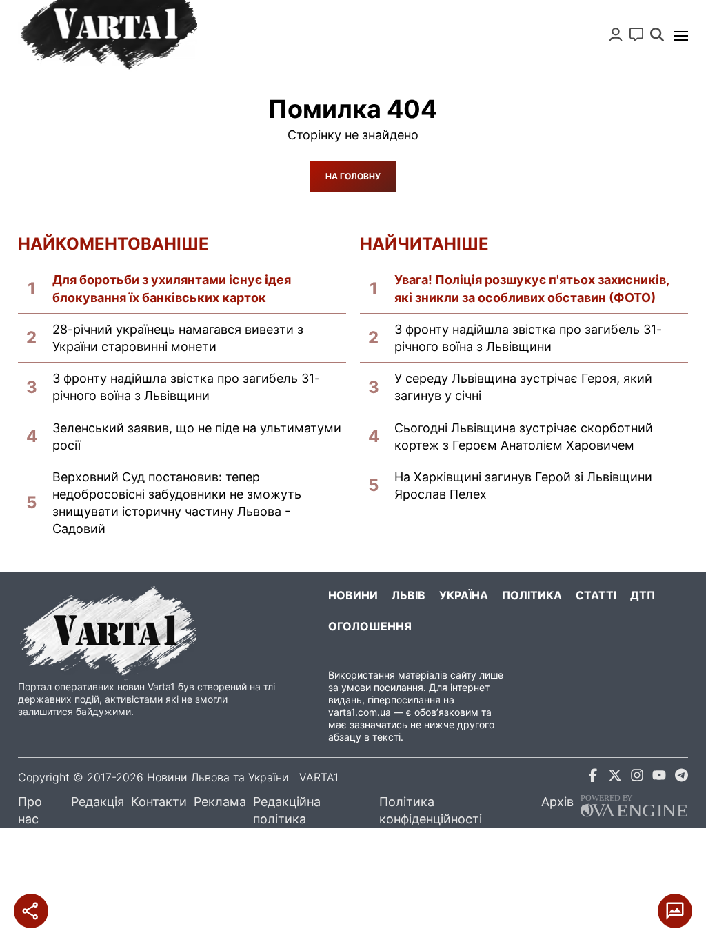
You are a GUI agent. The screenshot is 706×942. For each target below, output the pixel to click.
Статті (596, 595)
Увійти (616, 34)
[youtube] (659, 777)
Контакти (159, 801)
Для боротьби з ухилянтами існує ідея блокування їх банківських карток (171, 288)
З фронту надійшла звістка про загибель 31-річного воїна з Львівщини (186, 387)
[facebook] (593, 777)
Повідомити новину (636, 34)
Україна (463, 595)
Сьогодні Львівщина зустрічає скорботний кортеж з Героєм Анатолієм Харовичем (523, 436)
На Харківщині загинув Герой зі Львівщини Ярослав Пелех (523, 485)
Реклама (220, 801)
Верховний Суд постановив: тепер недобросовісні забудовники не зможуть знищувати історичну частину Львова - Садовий (176, 503)
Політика (532, 595)
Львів (408, 595)
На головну (353, 176)
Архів (557, 801)
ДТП (642, 595)
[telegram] (681, 777)
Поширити (31, 911)
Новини (353, 595)
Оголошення (370, 626)
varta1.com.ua (359, 712)
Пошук (657, 34)
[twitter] (615, 777)
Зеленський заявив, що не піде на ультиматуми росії (196, 436)
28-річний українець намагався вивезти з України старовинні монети (177, 338)
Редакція (97, 801)
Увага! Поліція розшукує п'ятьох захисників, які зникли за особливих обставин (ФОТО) (531, 288)
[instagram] (637, 777)
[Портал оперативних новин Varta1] (107, 36)
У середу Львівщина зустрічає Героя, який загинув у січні (523, 387)
